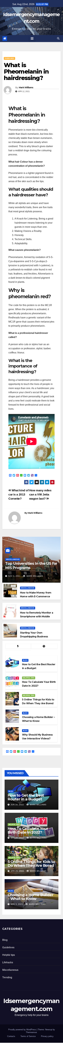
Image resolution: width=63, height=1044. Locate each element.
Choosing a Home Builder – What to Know (30, 897)
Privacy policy (47, 1036)
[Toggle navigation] (32, 38)
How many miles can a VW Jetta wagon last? (40, 494)
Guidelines (9, 58)
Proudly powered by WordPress (22, 1029)
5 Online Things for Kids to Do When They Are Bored (31, 863)
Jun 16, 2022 (17, 805)
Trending (7, 977)
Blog (25, 660)
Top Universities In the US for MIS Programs (31, 565)
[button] (58, 38)
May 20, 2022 (17, 838)
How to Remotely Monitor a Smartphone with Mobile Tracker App (36, 616)
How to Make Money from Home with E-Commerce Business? (35, 596)
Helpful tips (28, 678)
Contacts (11, 1036)
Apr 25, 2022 (17, 871)
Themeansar (31, 1032)
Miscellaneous (12, 559)
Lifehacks (7, 962)
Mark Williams (26, 87)
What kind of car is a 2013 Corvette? (18, 494)
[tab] (18, 646)
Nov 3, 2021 (14, 576)
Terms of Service (28, 1036)
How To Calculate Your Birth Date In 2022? (28, 830)
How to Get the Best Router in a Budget (26, 797)
